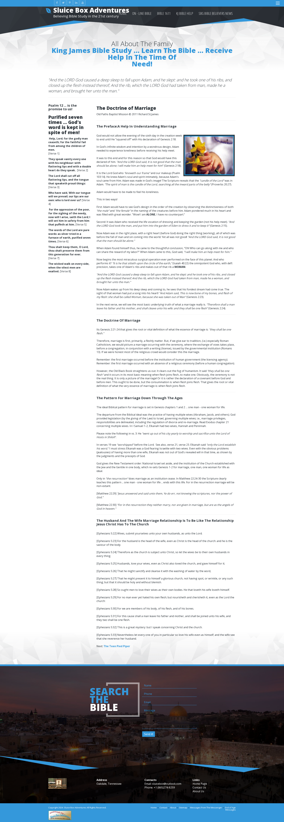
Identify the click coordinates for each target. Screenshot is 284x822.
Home (154, 807)
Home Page (200, 784)
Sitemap (183, 807)
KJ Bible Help (184, 13)
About (173, 807)
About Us (198, 791)
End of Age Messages (230, 808)
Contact (163, 807)
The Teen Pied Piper (117, 646)
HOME (123, 13)
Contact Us (199, 787)
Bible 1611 (164, 13)
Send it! (148, 734)
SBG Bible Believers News (216, 13)
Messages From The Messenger (206, 807)
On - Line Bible (142, 13)
